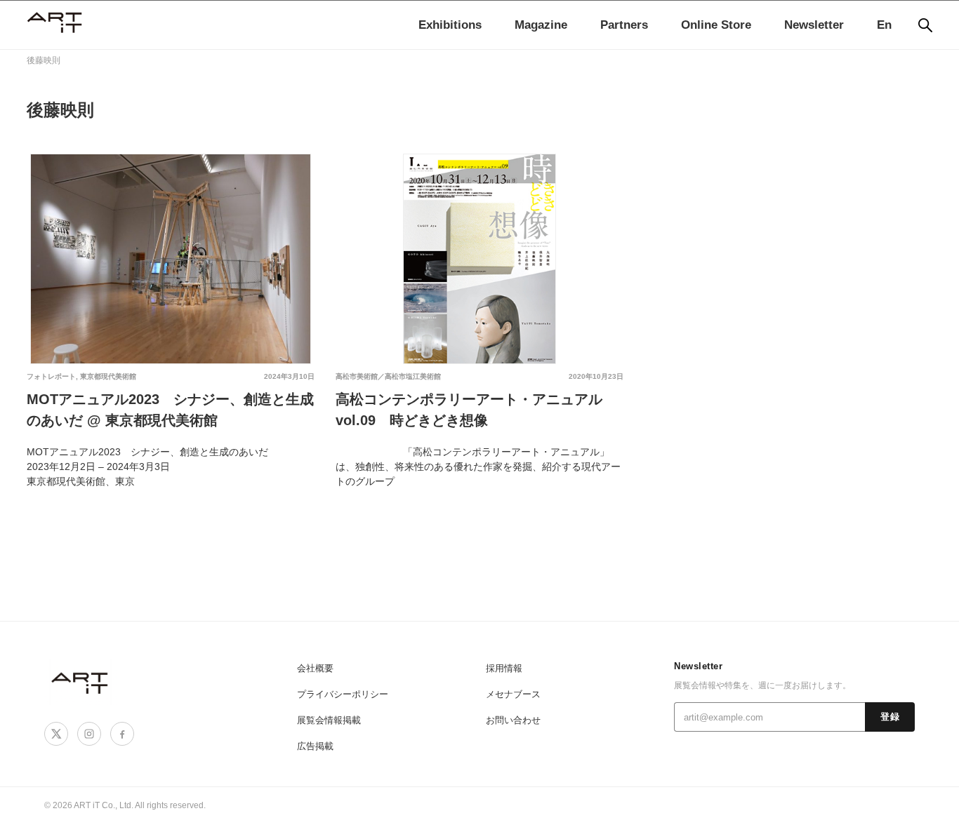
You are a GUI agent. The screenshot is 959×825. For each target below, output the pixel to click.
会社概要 (315, 668)
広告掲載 (315, 746)
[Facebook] (122, 734)
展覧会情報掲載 (329, 720)
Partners (624, 25)
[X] (56, 734)
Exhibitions (450, 25)
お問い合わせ (513, 720)
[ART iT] (80, 682)
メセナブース (513, 694)
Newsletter (814, 25)
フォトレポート (51, 376)
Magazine (541, 25)
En (884, 25)
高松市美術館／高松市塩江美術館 (388, 376)
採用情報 (504, 668)
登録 (889, 717)
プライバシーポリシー (342, 694)
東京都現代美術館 (108, 376)
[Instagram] (89, 734)
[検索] (925, 25)
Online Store (716, 25)
